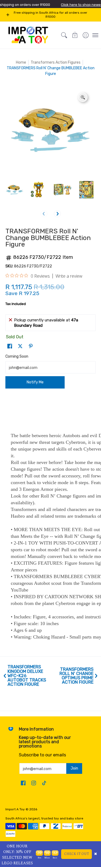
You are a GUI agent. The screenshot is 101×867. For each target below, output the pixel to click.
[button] (74, 35)
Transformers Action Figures (56, 62)
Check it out (76, 854)
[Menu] (95, 35)
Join (74, 768)
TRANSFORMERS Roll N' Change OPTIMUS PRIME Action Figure (76, 676)
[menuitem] (86, 35)
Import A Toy (15, 809)
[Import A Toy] (28, 35)
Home (21, 62)
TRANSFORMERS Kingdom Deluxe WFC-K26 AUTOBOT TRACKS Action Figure (27, 676)
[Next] (57, 214)
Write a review (68, 276)
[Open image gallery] (83, 97)
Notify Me (35, 382)
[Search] (64, 35)
